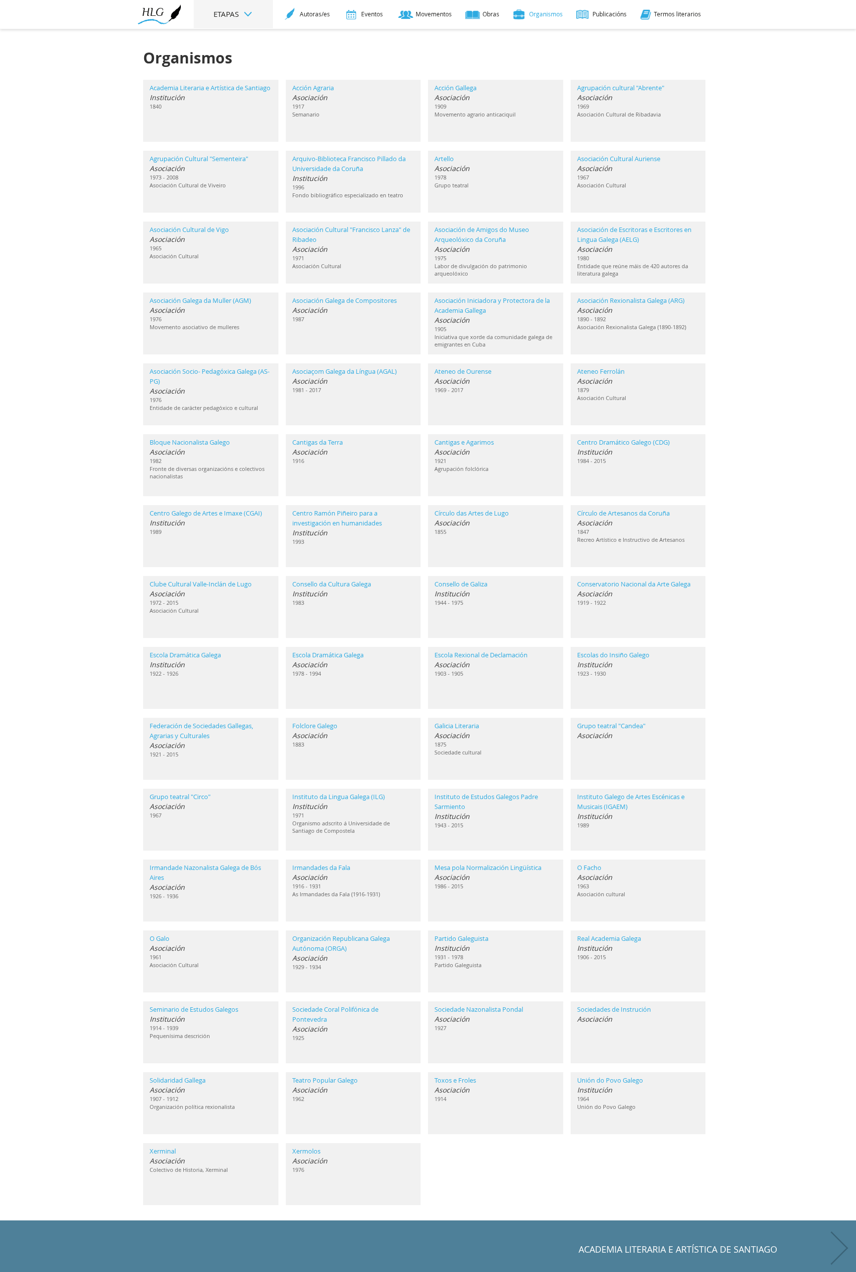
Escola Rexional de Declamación (481, 654)
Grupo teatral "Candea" (611, 725)
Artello (444, 158)
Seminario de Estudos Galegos (194, 1009)
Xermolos (306, 1151)
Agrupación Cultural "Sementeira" (199, 158)
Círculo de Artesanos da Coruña (623, 513)
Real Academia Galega (609, 938)
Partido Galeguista (461, 938)
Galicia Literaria (456, 725)
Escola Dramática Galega (185, 654)
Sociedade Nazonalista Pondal (478, 1009)
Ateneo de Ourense (462, 371)
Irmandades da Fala (321, 867)
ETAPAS (227, 14)
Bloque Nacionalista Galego (190, 442)
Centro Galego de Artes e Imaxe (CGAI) (206, 513)
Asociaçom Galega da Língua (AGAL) (344, 371)
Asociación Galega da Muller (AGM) (200, 300)
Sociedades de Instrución (614, 1009)
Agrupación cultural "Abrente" (620, 87)
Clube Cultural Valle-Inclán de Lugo (201, 583)
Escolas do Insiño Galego (613, 654)
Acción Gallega (455, 87)
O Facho (589, 867)
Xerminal (163, 1151)
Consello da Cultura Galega (331, 583)
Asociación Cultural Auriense (618, 158)
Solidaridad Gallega (178, 1080)
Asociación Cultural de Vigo (189, 229)
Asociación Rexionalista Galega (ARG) (631, 300)
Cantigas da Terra (317, 442)
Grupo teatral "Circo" (180, 796)
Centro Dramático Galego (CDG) (623, 442)
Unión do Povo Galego (610, 1080)
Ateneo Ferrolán (601, 371)
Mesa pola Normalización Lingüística (487, 867)
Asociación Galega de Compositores (344, 300)
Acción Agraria (313, 87)
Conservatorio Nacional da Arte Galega (634, 583)
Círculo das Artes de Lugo (471, 513)
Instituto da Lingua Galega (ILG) (338, 796)
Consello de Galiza (460, 583)
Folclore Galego (314, 725)
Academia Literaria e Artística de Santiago (210, 87)
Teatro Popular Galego (325, 1080)
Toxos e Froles (455, 1080)
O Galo (159, 938)
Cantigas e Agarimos (464, 442)
